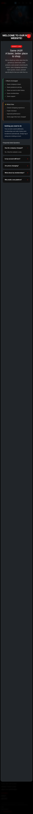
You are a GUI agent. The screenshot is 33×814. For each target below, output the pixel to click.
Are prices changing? (12, 166)
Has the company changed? (14, 148)
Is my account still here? (12, 159)
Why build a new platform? (13, 179)
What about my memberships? (14, 172)
